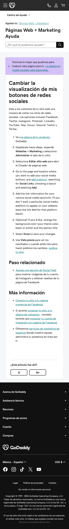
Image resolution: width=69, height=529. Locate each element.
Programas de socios (15, 418)
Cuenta (7, 426)
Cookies (52, 483)
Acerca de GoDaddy (14, 391)
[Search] (60, 45)
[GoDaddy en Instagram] (13, 471)
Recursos (8, 409)
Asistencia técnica (13, 400)
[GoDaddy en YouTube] (39, 471)
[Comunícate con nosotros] (49, 5)
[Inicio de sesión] (56, 5)
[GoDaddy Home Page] (16, 447)
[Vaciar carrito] (63, 5)
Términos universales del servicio (34, 522)
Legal (15, 483)
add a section (39, 179)
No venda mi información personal (34, 489)
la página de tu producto (35, 137)
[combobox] (31, 44)
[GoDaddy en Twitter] (30, 471)
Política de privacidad (33, 483)
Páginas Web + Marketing (34, 23)
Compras (8, 435)
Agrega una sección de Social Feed (36, 270)
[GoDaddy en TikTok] (22, 471)
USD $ (58, 462)
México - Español (13, 462)
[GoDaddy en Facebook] (5, 471)
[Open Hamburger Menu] (4, 5)
